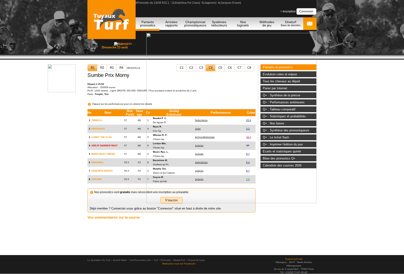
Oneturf (291, 23)
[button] (306, 11)
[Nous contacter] (310, 24)
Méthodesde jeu (267, 23)
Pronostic (166, 260)
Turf (156, 260)
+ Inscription (288, 11)
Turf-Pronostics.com (140, 260)
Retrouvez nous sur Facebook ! (179, 263)
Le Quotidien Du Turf (98, 260)
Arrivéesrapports (171, 23)
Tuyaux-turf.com (293, 259)
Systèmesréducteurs (219, 23)
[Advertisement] (202, 239)
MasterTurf (179, 260)
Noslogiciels (243, 23)
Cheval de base (196, 260)
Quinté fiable (120, 260)
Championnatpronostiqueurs (195, 23)
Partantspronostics (147, 23)
